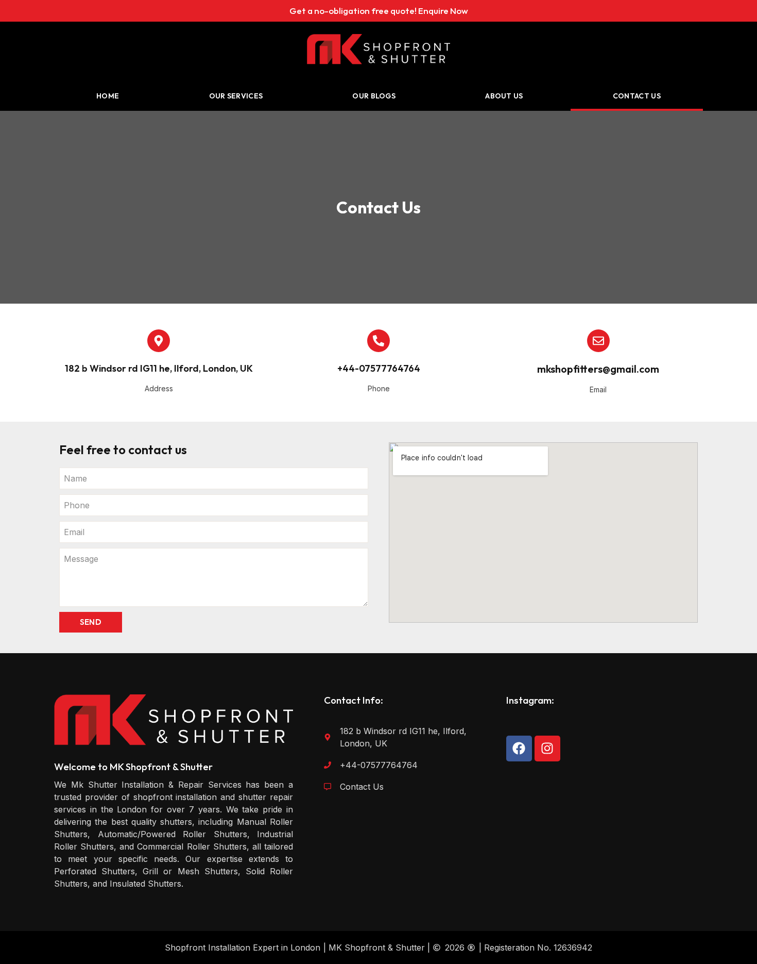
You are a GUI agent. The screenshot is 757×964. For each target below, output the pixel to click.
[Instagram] (547, 748)
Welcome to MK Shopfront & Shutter (133, 766)
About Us (504, 96)
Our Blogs (373, 96)
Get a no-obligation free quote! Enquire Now (378, 10)
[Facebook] (519, 748)
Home (107, 96)
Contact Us (637, 96)
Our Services (236, 96)
